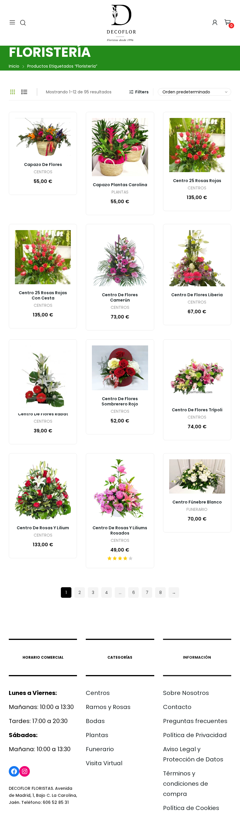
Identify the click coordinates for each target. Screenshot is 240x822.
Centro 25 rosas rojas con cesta (43, 295)
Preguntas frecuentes (195, 721)
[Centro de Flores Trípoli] (197, 373)
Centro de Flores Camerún (120, 297)
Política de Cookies (191, 808)
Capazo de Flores (43, 164)
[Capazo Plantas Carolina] (120, 147)
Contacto (177, 707)
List (24, 92)
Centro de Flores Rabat (43, 414)
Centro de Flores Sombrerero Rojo (120, 401)
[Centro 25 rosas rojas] (197, 145)
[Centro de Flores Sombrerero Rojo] (120, 367)
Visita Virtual (104, 763)
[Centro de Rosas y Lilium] (43, 489)
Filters (142, 92)
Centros (98, 693)
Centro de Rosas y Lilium (43, 528)
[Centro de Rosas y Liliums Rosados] (120, 489)
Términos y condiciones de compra (185, 783)
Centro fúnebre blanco (197, 502)
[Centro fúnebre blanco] (197, 476)
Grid (12, 92)
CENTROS (43, 172)
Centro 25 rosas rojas (197, 181)
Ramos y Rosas (108, 707)
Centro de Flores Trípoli (197, 410)
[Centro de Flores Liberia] (197, 258)
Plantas (97, 735)
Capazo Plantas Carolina (120, 185)
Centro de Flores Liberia (197, 295)
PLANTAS (120, 192)
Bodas (95, 721)
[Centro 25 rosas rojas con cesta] (43, 257)
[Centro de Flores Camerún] (120, 258)
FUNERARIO (197, 509)
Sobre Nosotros (186, 693)
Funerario (100, 749)
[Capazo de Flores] (43, 137)
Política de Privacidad (195, 735)
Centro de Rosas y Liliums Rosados (119, 530)
